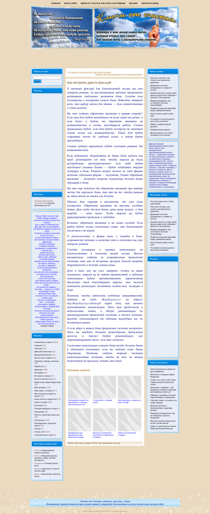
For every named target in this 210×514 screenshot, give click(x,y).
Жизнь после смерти (43, 358)
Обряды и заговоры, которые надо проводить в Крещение (163, 396)
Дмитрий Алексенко (43, 352)
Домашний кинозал (42, 355)
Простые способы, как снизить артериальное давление (160, 80)
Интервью (38, 373)
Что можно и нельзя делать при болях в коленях (90, 72)
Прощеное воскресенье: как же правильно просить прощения (162, 415)
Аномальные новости (43, 342)
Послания (38, 405)
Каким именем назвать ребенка (44, 451)
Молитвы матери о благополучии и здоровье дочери (161, 408)
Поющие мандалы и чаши (45, 409)
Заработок (39, 366)
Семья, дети (39, 432)
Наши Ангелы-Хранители (45, 399)
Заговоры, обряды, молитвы (46, 361)
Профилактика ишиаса (160, 130)
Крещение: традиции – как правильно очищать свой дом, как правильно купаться (163, 389)
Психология (39, 420)
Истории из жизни (42, 376)
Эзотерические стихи (43, 435)
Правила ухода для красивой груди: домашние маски (118, 74)
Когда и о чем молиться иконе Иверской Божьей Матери (163, 427)
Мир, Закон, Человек (43, 391)
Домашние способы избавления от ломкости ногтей (161, 87)
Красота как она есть (43, 379)
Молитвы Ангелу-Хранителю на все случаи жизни (162, 422)
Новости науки (40, 402)
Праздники (39, 412)
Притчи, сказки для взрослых (47, 415)
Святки (37, 429)
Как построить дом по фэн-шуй (89, 82)
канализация (107, 443)
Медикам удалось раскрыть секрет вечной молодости (45, 458)
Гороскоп (38, 348)
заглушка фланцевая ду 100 (44, 204)
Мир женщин (40, 387)
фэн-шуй (116, 443)
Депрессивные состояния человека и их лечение (161, 134)
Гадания (38, 345)
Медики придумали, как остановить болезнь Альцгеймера (160, 103)
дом (99, 443)
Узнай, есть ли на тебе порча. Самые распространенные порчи (163, 382)
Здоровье (38, 370)
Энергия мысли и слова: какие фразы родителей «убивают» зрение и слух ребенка (163, 95)
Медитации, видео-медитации (47, 382)
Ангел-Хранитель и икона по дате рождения (162, 370)
